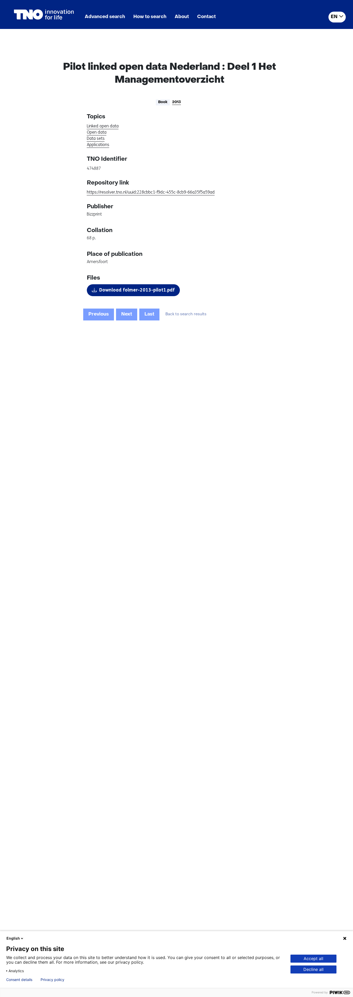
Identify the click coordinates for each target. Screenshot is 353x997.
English (13, 938)
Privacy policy (52, 980)
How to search (149, 17)
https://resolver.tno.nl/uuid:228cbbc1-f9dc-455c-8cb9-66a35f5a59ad (151, 192)
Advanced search (105, 17)
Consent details (19, 980)
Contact (206, 17)
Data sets (96, 138)
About (182, 17)
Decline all (313, 969)
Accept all (313, 958)
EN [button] (334, 17)
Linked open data (103, 126)
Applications (98, 144)
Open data (96, 132)
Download (137, 290)
